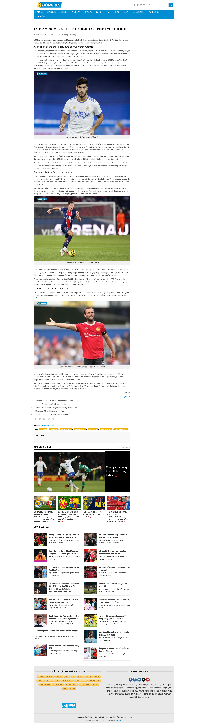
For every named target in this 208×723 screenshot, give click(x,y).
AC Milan (44, 429)
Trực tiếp (39, 17)
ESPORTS (88, 676)
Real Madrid (93, 429)
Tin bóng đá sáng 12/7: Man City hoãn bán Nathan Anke (56, 401)
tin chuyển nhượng (121, 429)
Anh (109, 12)
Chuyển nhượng (70, 35)
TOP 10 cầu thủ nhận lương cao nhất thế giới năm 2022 (56, 408)
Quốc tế (99, 12)
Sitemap (120, 717)
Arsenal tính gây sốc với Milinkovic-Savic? (50, 404)
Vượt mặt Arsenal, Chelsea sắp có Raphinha (52, 414)
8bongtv (41, 676)
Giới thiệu (88, 717)
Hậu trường (153, 12)
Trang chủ (40, 12)
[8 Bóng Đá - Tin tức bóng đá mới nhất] (49, 4)
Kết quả (97, 676)
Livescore (128, 717)
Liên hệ (112, 717)
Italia (125, 12)
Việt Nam (76, 12)
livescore (51, 12)
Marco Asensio (80, 429)
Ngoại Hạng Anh (67, 680)
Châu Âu (88, 12)
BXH (67, 676)
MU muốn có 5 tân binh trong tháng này (50, 411)
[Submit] (171, 5)
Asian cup (59, 676)
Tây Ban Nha (138, 12)
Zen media (119, 720)
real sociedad (106, 429)
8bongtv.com (102, 720)
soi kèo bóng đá (58, 684)
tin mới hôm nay (85, 684)
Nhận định (63, 12)
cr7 (73, 676)
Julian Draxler (66, 429)
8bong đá (49, 676)
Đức (117, 12)
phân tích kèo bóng (95, 680)
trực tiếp (95, 684)
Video (64, 688)
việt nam (72, 688)
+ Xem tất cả (123, 447)
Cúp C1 (80, 676)
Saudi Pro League (45, 684)
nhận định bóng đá (80, 680)
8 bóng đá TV (125, 397)
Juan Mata (53, 429)
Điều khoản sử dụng (101, 717)
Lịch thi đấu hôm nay (52, 680)
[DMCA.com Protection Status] (68, 705)
